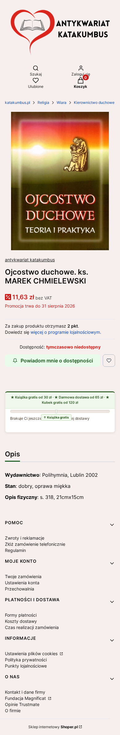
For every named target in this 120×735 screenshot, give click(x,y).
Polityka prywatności (26, 659)
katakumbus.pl (17, 102)
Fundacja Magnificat (26, 698)
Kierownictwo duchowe (94, 102)
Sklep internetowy (53, 727)
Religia (43, 102)
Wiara (61, 102)
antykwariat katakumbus (30, 259)
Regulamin (15, 550)
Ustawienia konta (22, 582)
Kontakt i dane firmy (25, 692)
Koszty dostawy (21, 621)
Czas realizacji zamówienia (32, 627)
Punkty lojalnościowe (26, 665)
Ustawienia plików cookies (32, 653)
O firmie (13, 710)
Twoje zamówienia (23, 576)
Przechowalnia (19, 588)
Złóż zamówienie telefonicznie (35, 544)
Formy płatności (21, 615)
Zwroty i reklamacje (24, 538)
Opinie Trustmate (22, 704)
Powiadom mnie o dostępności (57, 360)
